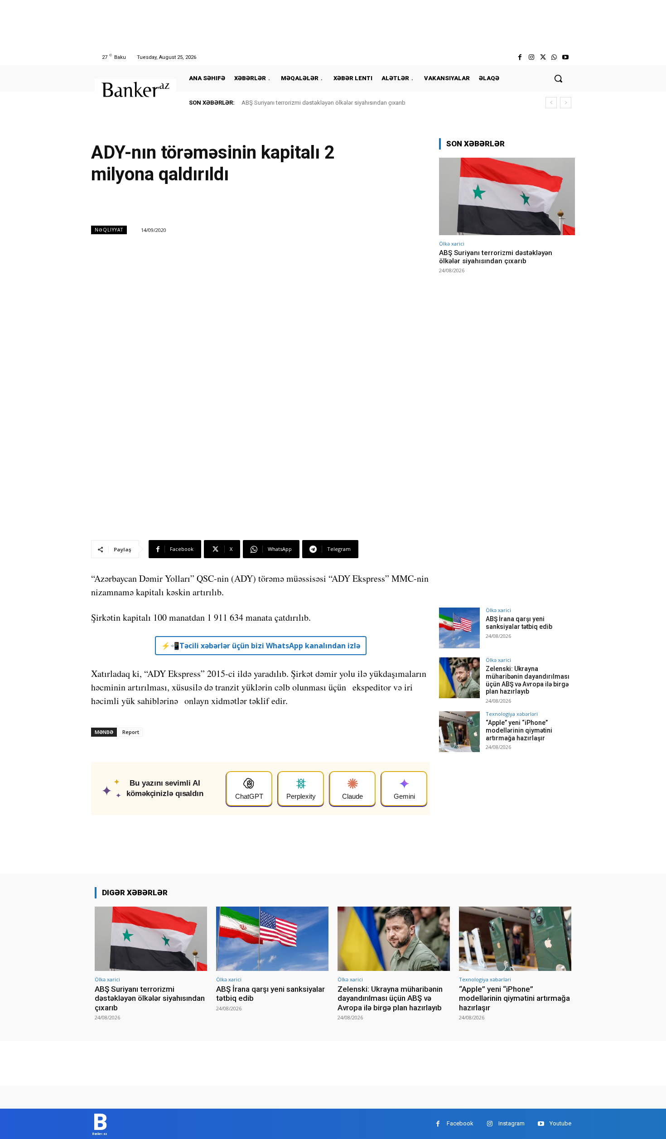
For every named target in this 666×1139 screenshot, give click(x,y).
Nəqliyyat (109, 230)
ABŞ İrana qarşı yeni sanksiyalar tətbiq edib (519, 622)
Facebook (460, 1123)
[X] (542, 57)
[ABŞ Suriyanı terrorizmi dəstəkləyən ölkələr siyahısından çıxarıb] (507, 196)
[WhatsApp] (554, 57)
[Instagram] (531, 57)
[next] (565, 102)
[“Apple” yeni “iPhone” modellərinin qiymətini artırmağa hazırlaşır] (459, 731)
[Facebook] (520, 57)
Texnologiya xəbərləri (512, 713)
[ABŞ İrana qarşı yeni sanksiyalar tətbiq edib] (459, 628)
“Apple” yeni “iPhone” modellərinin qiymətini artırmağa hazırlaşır (519, 730)
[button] (558, 78)
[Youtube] (565, 57)
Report (130, 732)
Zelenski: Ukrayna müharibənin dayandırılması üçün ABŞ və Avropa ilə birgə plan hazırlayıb (527, 680)
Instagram (511, 1123)
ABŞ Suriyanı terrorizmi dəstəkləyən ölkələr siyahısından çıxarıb (323, 102)
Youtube (560, 1123)
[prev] (551, 102)
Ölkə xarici (451, 243)
